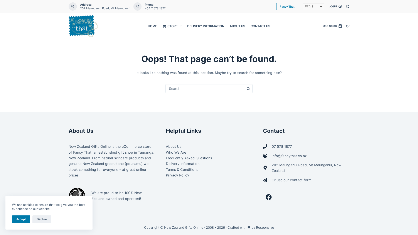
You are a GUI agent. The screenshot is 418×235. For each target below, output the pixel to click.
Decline (42, 219)
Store (172, 26)
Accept (21, 219)
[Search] (347, 6)
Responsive (265, 227)
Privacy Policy (177, 175)
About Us (237, 26)
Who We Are (176, 152)
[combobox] (205, 88)
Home (152, 26)
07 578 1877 (282, 146)
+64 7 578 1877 (155, 8)
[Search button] (248, 88)
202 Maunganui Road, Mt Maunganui (105, 8)
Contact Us (260, 26)
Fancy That (287, 6)
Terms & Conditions (182, 169)
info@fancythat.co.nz (289, 156)
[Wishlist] (347, 26)
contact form (301, 180)
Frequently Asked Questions (189, 158)
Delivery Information (205, 26)
